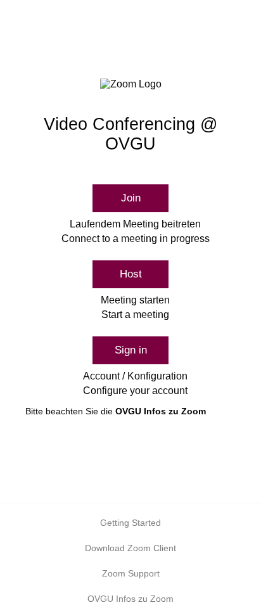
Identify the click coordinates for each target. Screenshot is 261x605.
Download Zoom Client (130, 548)
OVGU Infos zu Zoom (160, 411)
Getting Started (130, 523)
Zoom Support (131, 573)
